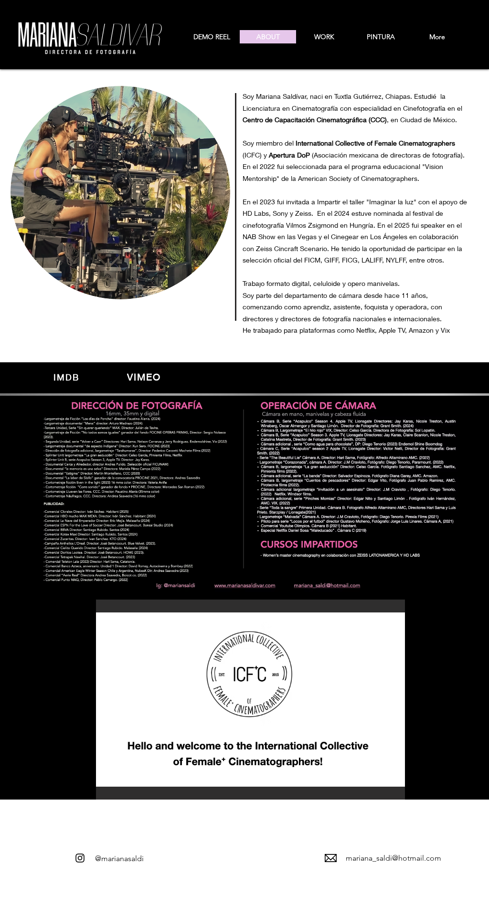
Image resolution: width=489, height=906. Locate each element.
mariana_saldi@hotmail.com (393, 858)
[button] (250, 700)
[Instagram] (80, 858)
